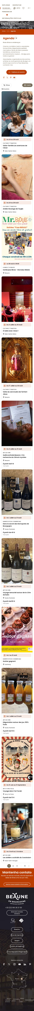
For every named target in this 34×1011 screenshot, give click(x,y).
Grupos (17, 940)
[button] (29, 8)
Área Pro (17, 929)
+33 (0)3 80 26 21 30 (13, 907)
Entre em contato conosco (17, 913)
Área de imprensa (17, 935)
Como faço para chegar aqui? (17, 952)
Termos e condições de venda (8, 1000)
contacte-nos (8, 65)
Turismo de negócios (17, 946)
